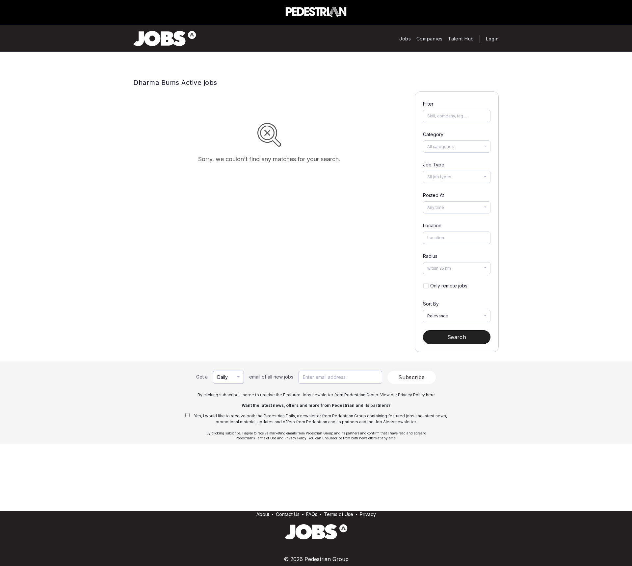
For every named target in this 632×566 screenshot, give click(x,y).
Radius (430, 256)
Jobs (405, 38)
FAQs (311, 514)
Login (492, 38)
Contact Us (288, 514)
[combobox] (456, 146)
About (262, 514)
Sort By (431, 304)
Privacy (368, 514)
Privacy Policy (295, 438)
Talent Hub (461, 38)
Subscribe (411, 377)
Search (456, 337)
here (430, 394)
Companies (429, 38)
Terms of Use (266, 438)
